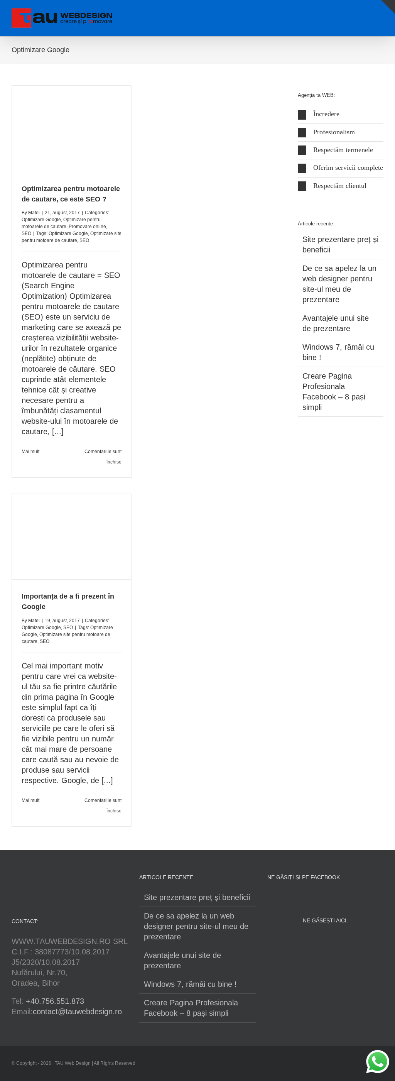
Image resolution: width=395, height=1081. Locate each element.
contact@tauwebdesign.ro (77, 1011)
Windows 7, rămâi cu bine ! (190, 984)
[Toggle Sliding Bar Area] (388, 7)
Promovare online (87, 226)
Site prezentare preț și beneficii (197, 897)
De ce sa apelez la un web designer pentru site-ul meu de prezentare (196, 926)
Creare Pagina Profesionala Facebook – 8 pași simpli (191, 1007)
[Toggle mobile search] (366, 14)
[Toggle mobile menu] (380, 14)
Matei (34, 212)
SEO (26, 233)
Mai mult (30, 451)
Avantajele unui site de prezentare (182, 960)
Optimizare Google (41, 219)
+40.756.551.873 (55, 1001)
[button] (340, 114)
